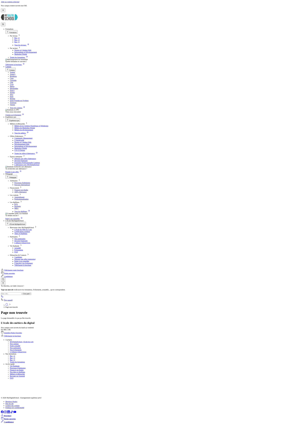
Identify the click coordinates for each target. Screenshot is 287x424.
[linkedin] (8, 413)
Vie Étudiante (15, 366)
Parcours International (22, 185)
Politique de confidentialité (14, 408)
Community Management (23, 138)
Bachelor (17, 206)
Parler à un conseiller (21, 261)
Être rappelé (8, 300)
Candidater (18, 257)
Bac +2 (17, 38)
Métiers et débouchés (17, 374)
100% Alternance (20, 192)
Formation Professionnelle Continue (27, 163)
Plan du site (9, 404)
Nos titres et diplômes (17, 372)
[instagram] (5, 413)
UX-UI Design (19, 150)
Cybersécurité (19, 140)
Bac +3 (17, 40)
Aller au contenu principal (10, 2)
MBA (16, 208)
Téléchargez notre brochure (13, 270)
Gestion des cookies (12, 406)
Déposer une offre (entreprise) (25, 259)
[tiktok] (11, 413)
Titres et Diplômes (20, 234)
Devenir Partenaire (21, 161)
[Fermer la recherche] (3, 283)
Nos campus (14, 344)
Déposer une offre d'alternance (25, 159)
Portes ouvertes (9, 273)
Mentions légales (11, 402)
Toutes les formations (17, 362)
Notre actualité (15, 346)
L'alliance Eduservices (22, 243)
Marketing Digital (20, 54)
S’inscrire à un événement (23, 263)
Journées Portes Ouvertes (13, 333)
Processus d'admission (22, 183)
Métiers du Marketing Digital (24, 128)
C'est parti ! (26, 294)
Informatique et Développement (25, 52)
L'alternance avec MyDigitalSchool (26, 165)
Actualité (17, 248)
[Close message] (3, 10)
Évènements (18, 250)
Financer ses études (21, 190)
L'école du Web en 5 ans (23, 230)
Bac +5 (17, 42)
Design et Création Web (22, 50)
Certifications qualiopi (22, 232)
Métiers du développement (23, 130)
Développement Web (21, 144)
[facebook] (2, 413)
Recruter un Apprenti (17, 376)
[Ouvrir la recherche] (3, 279)
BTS (16, 204)
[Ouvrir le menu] (3, 24)
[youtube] (14, 413)
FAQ (16, 252)
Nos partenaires (19, 239)
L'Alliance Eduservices (18, 352)
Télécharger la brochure (22, 265)
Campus (8, 67)
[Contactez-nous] (2, 297)
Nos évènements (16, 350)
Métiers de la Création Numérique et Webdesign (31, 126)
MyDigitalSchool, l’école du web (21, 342)
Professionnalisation (21, 199)
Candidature (8, 276)
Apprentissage (19, 197)
